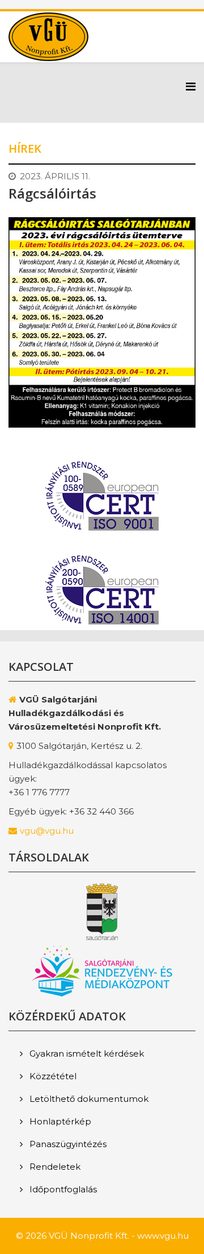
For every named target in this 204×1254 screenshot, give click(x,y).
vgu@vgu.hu (47, 830)
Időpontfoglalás (62, 1189)
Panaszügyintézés (67, 1144)
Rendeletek (53, 1166)
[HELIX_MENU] (191, 86)
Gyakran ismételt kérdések (85, 1053)
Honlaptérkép (59, 1121)
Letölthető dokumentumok (87, 1098)
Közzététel (51, 1076)
